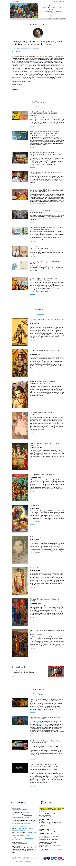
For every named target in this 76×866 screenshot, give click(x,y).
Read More (32, 126)
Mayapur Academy (16, 839)
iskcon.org (28, 812)
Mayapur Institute (17, 821)
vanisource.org (31, 828)
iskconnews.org (41, 107)
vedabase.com (15, 830)
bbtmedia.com (22, 830)
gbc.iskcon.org (25, 817)
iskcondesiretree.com (22, 843)
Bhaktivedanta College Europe (24, 823)
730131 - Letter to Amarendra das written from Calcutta (25, 48)
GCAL (35, 847)
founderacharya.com (16, 809)
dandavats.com (41, 314)
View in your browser (58, 1)
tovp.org (41, 694)
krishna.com (24, 828)
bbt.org (19, 828)
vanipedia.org (25, 809)
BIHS (53, 135)
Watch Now (14, 676)
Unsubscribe (15, 1)
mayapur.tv (14, 843)
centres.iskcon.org (28, 815)
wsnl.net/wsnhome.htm (30, 832)
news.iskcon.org (19, 826)
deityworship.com (29, 838)
